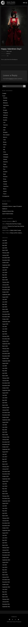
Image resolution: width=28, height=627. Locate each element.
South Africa (6, 105)
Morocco (5, 137)
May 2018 (4, 429)
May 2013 (4, 569)
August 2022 (5, 324)
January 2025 (5, 255)
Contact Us (14, 616)
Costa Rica (5, 186)
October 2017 (5, 447)
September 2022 (6, 321)
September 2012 (6, 587)
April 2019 (4, 402)
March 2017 (5, 464)
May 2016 (4, 488)
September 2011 (6, 606)
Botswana (5, 102)
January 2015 (5, 520)
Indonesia (5, 115)
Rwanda (5, 100)
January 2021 (5, 351)
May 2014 (4, 540)
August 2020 (5, 363)
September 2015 (6, 501)
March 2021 (5, 346)
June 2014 (4, 537)
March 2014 (5, 545)
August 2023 (5, 297)
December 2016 (6, 471)
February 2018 (5, 437)
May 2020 (4, 370)
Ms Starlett (4, 203)
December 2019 (6, 383)
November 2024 (6, 260)
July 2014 (4, 535)
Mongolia (5, 132)
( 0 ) (7, 55)
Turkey (4, 164)
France (4, 193)
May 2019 (4, 400)
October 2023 (5, 292)
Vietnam (5, 159)
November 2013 (6, 555)
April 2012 (4, 594)
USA (4, 147)
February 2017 (5, 466)
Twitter (18, 619)
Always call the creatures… (16, 232)
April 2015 (4, 513)
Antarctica (5, 161)
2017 (11, 51)
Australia (5, 98)
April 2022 (4, 333)
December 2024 (6, 257)
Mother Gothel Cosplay (15, 230)
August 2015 (5, 503)
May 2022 (4, 331)
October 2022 (5, 319)
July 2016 (4, 483)
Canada (5, 184)
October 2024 (5, 262)
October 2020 (5, 358)
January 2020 (5, 380)
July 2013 (4, 564)
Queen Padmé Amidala (7, 213)
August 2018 (5, 422)
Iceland (5, 191)
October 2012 (5, 584)
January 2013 (5, 577)
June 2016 (4, 486)
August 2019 (5, 392)
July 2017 (4, 454)
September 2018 (6, 419)
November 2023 (6, 289)
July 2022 (4, 326)
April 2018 (4, 432)
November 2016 (6, 473)
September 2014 (6, 530)
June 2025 (4, 243)
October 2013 (5, 557)
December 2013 (6, 552)
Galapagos (5, 156)
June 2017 (4, 456)
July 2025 (4, 240)
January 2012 (5, 601)
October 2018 (5, 417)
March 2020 (5, 375)
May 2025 (4, 245)
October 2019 (5, 388)
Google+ (15, 619)
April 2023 (4, 306)
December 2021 (6, 338)
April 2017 (4, 461)
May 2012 (4, 591)
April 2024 (4, 277)
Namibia (5, 120)
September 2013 (6, 560)
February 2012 (5, 599)
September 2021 (6, 343)
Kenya (4, 179)
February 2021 (5, 348)
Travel (3, 95)
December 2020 (6, 353)
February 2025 (5, 252)
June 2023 (4, 302)
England (5, 181)
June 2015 (4, 508)
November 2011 (6, 604)
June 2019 (4, 397)
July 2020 (4, 365)
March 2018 (5, 434)
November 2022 (6, 316)
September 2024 (6, 265)
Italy (4, 149)
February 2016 (5, 496)
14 (8, 51)
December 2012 (6, 579)
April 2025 (4, 247)
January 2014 (5, 550)
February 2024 (5, 282)
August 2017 (5, 451)
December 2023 (6, 287)
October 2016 (5, 476)
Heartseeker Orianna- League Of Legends (12, 206)
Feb (7, 51)
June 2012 (4, 589)
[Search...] (24, 86)
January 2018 (5, 439)
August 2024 (5, 267)
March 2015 (5, 515)
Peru (4, 169)
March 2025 (5, 250)
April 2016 (4, 491)
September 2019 (6, 390)
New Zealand (6, 134)
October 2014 (5, 528)
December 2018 (6, 412)
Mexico (4, 188)
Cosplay (8, 53)
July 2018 (4, 424)
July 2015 (4, 505)
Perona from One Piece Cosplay (13, 223)
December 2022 (6, 314)
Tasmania (5, 125)
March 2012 (5, 596)
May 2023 (4, 304)
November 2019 (6, 385)
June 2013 (4, 567)
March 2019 (5, 405)
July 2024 (4, 270)
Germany (5, 117)
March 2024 (5, 279)
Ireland (4, 144)
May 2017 (4, 459)
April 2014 (4, 542)
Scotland (5, 171)
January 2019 (5, 410)
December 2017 (6, 442)
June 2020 (4, 368)
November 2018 (6, 415)
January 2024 (5, 284)
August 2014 (5, 533)
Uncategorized (5, 196)
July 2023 (4, 299)
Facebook (12, 619)
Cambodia (5, 154)
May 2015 (4, 510)
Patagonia (5, 112)
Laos (4, 122)
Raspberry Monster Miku (8, 211)
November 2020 (6, 356)
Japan (4, 127)
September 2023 (6, 294)
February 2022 (5, 336)
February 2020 (5, 378)
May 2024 (4, 274)
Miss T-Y (15, 221)
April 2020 (4, 373)
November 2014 (6, 525)
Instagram (9, 619)
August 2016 (5, 481)
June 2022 (4, 329)
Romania (5, 176)
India (4, 129)
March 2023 (5, 309)
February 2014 (5, 547)
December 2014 (6, 523)
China (4, 152)
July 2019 (4, 395)
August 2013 (5, 562)
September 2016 (6, 478)
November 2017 (6, 444)
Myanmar (5, 166)
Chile (4, 107)
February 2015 (5, 518)
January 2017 (5, 469)
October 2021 (5, 341)
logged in (11, 78)
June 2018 (4, 427)
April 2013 (4, 572)
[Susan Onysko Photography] (10, 2)
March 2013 (5, 574)
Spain (4, 174)
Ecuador (5, 110)
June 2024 (4, 272)
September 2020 (6, 360)
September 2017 (6, 449)
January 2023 (5, 311)
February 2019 (5, 407)
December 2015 (6, 498)
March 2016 (5, 493)
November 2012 (6, 582)
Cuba (4, 139)
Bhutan (4, 142)
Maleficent (4, 208)
